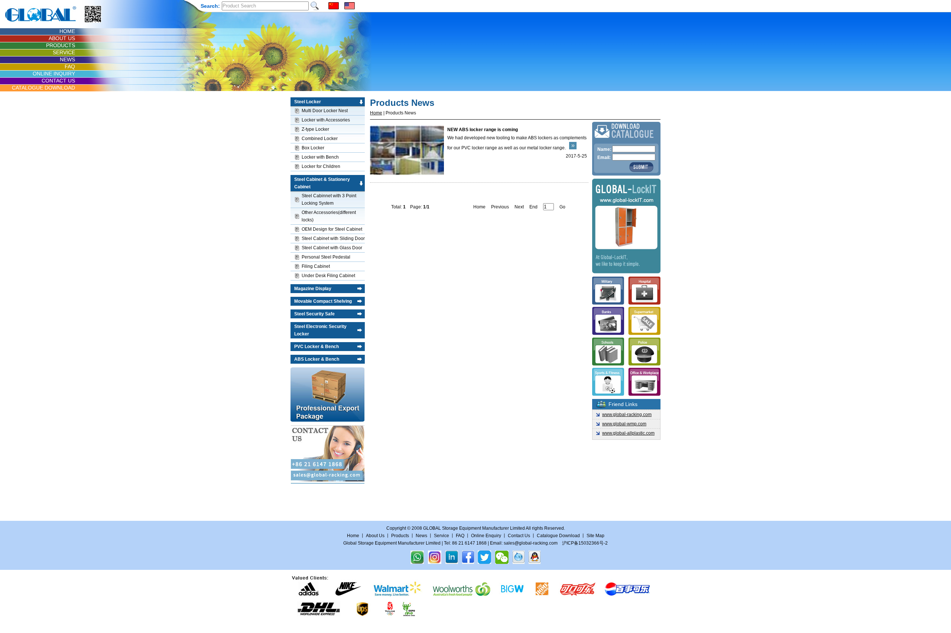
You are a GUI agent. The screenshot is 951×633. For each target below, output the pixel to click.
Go (562, 207)
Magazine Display (312, 288)
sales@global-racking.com (531, 543)
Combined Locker (320, 138)
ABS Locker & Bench (316, 359)
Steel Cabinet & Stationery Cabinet (322, 183)
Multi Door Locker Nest (325, 110)
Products (400, 535)
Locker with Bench (320, 157)
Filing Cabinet (316, 266)
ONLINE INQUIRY (54, 74)
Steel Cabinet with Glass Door (332, 247)
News (421, 535)
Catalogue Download (558, 535)
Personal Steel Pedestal (326, 257)
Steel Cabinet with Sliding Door (333, 238)
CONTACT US (58, 81)
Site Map (595, 535)
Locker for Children (321, 166)
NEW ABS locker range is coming (482, 129)
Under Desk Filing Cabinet (328, 275)
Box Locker (313, 147)
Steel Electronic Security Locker (320, 330)
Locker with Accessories (326, 120)
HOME (67, 31)
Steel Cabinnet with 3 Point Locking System (329, 199)
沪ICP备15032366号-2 (585, 543)
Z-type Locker (315, 129)
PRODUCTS (60, 45)
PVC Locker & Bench (316, 346)
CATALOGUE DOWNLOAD (43, 88)
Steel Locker (307, 101)
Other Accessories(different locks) (329, 216)
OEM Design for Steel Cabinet (332, 229)
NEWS (67, 59)
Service (441, 535)
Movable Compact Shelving (323, 301)
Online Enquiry (486, 535)
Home (376, 113)
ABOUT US (62, 38)
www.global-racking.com (627, 414)
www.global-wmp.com (624, 423)
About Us (375, 535)
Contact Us (519, 535)
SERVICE (64, 52)
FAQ (70, 66)
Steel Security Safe (314, 313)
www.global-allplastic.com (628, 433)
